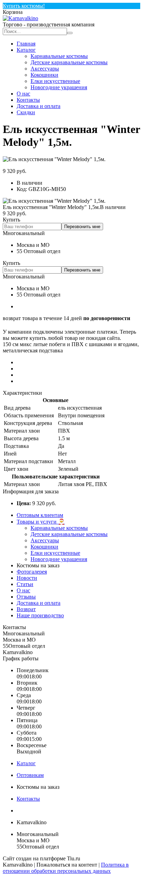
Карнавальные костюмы (59, 56)
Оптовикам (30, 775)
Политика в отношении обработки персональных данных (66, 868)
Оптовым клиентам (40, 515)
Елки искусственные (55, 81)
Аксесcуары (45, 69)
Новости (27, 578)
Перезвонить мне (82, 226)
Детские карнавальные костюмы (69, 62)
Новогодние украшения (59, 87)
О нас (23, 94)
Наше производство (40, 615)
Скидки (26, 112)
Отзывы (26, 597)
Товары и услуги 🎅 (41, 522)
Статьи (25, 584)
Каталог (26, 50)
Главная (26, 44)
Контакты (28, 100)
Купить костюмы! (24, 6)
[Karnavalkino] (20, 18)
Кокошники (44, 75)
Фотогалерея (32, 572)
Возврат (26, 609)
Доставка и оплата (38, 106)
